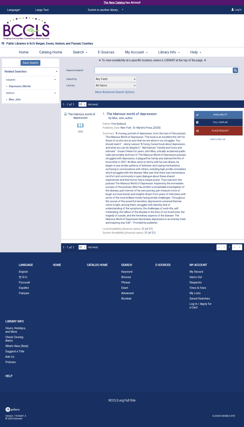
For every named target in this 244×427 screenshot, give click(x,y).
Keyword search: (75, 70)
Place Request (220, 130)
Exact (124, 287)
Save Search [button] (30, 62)
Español (24, 287)
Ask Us (9, 356)
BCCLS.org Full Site (122, 400)
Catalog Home (50, 52)
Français (24, 293)
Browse (126, 277)
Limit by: (71, 85)
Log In (238, 9)
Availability (220, 114)
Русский (24, 282)
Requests (196, 282)
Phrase (125, 282)
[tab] (30, 71)
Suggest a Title (14, 351)
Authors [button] (10, 93)
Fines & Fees (198, 287)
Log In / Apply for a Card (200, 305)
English (23, 271)
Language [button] (26, 265)
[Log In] (232, 9)
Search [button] (79, 52)
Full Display (220, 122)
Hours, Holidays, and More (15, 329)
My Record (196, 271)
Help (9, 376)
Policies (10, 362)
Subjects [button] (10, 79)
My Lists (195, 293)
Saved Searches (200, 298)
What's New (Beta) (16, 346)
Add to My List (217, 139)
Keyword (126, 271)
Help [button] (194, 52)
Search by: (72, 79)
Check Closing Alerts (14, 338)
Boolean (126, 298)
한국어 (23, 277)
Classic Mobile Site (223, 415)
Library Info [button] (167, 52)
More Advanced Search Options (115, 92)
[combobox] (115, 79)
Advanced (127, 293)
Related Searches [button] (15, 71)
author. (122, 118)
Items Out (196, 277)
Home (24, 52)
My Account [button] (135, 52)
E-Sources (106, 52)
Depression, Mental (20, 86)
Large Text (42, 10)
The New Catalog (114, 2)
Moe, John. (15, 99)
